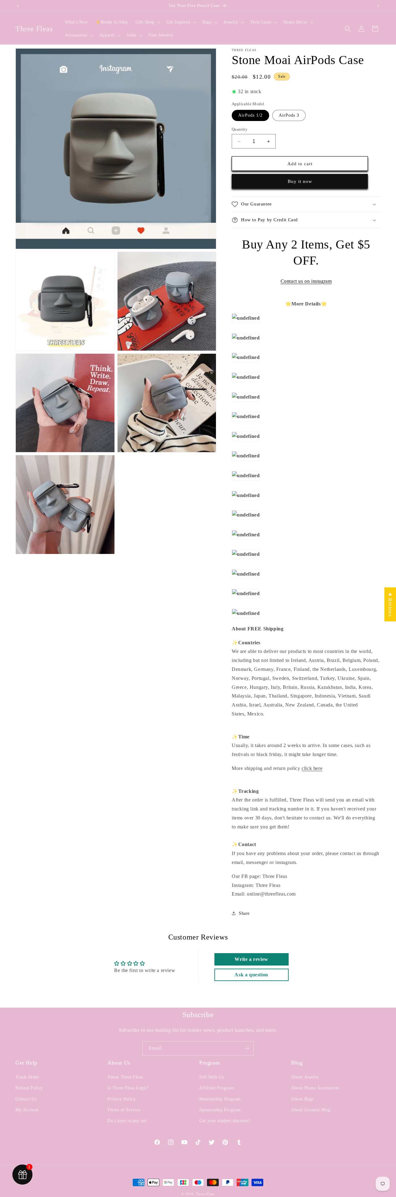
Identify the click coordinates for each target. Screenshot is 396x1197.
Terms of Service (123, 1110)
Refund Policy (29, 1088)
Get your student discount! (225, 1120)
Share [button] (244, 913)
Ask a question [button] (251, 974)
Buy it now (300, 181)
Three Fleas (205, 1194)
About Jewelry (305, 1077)
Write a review (251, 959)
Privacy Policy (121, 1099)
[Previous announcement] (17, 6)
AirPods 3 (289, 115)
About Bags (302, 1099)
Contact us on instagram (306, 281)
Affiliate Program (216, 1088)
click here (312, 768)
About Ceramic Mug (310, 1110)
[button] (147, 22)
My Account (27, 1110)
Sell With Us (211, 1077)
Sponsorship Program (219, 1110)
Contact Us (26, 1099)
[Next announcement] (378, 6)
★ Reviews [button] (390, 604)
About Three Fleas (125, 1077)
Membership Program (220, 1099)
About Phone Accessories (315, 1088)
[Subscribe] (246, 1048)
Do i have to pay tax (127, 1120)
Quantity (240, 129)
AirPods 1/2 (250, 115)
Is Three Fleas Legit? (127, 1088)
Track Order (27, 1077)
